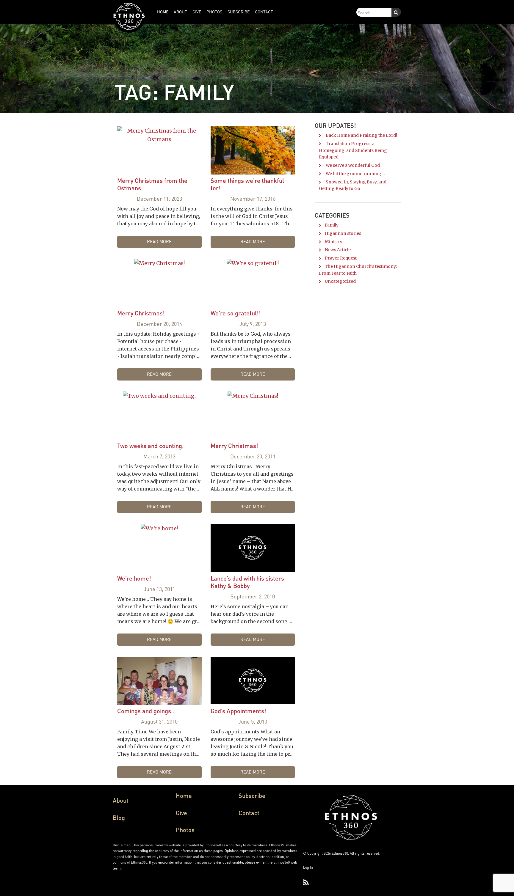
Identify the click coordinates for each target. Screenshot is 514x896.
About (120, 800)
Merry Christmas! (141, 313)
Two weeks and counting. (150, 445)
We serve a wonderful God (353, 165)
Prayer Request (341, 258)
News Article (338, 249)
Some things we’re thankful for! (247, 184)
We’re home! (134, 578)
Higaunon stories (343, 233)
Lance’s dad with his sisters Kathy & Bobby (247, 582)
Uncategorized (340, 281)
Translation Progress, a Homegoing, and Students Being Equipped (353, 150)
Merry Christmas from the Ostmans (152, 184)
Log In (308, 867)
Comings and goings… (146, 711)
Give (181, 813)
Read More (159, 241)
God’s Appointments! (238, 711)
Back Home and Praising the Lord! (361, 135)
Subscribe (252, 795)
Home (184, 795)
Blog (119, 817)
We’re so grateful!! (236, 313)
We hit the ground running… (355, 173)
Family (332, 225)
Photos (185, 830)
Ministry (333, 241)
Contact (249, 813)
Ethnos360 (212, 845)
